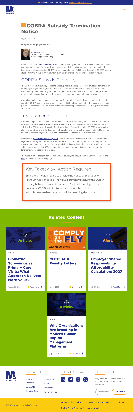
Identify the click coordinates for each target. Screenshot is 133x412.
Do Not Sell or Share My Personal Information (81, 408)
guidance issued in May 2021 (45, 138)
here (23, 158)
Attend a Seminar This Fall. (80, 2)
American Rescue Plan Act (48, 64)
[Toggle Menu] (124, 10)
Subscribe (120, 392)
